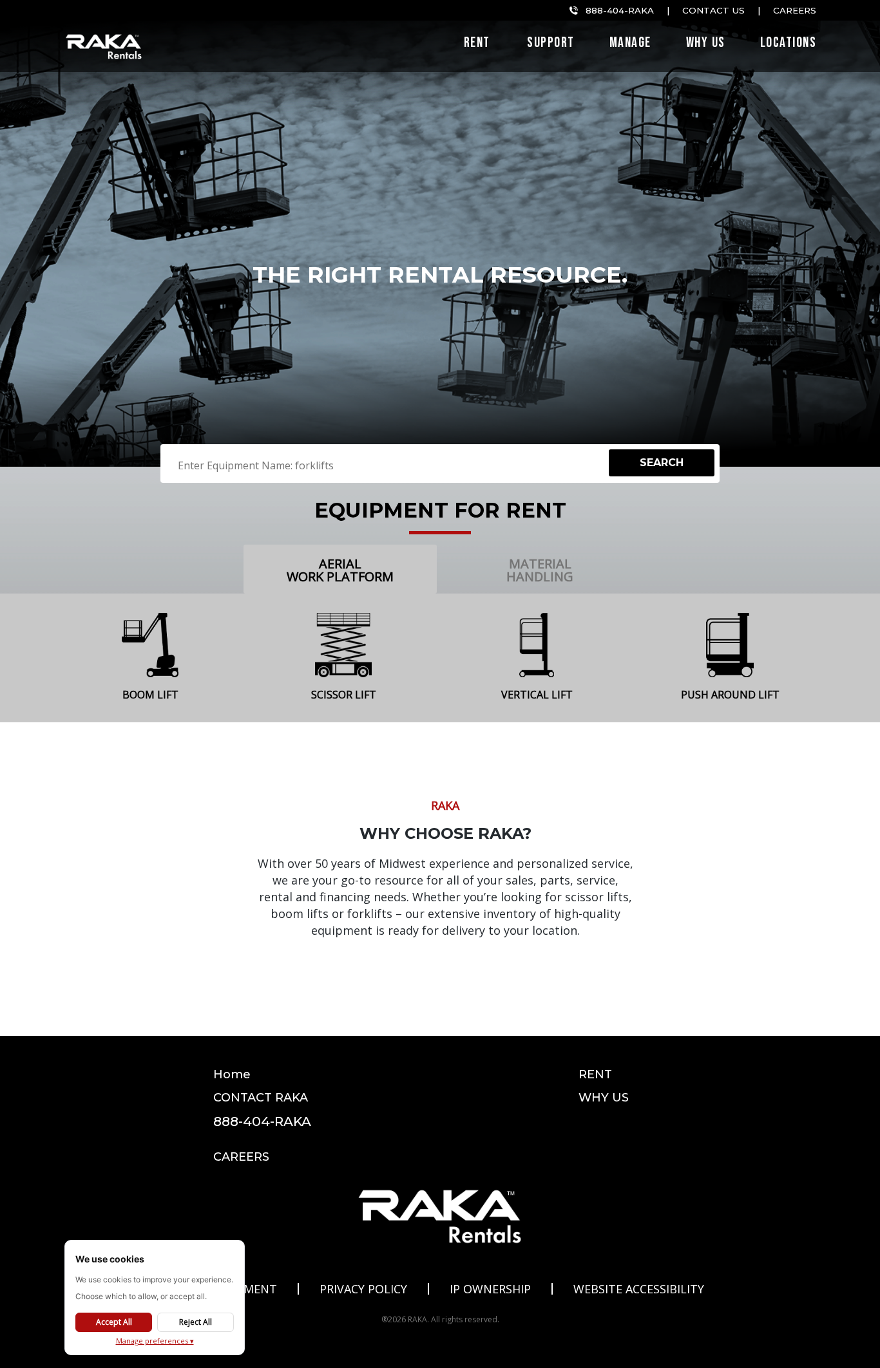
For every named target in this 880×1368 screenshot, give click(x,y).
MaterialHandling (539, 570)
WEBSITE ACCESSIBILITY (638, 1289)
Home (232, 1074)
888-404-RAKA (620, 10)
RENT (595, 1074)
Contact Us (713, 10)
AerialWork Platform (340, 570)
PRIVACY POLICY (363, 1289)
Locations (788, 44)
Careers (794, 10)
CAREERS (241, 1157)
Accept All (114, 1321)
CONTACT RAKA (260, 1098)
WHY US (604, 1098)
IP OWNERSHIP (490, 1289)
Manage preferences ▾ (155, 1340)
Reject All (195, 1321)
